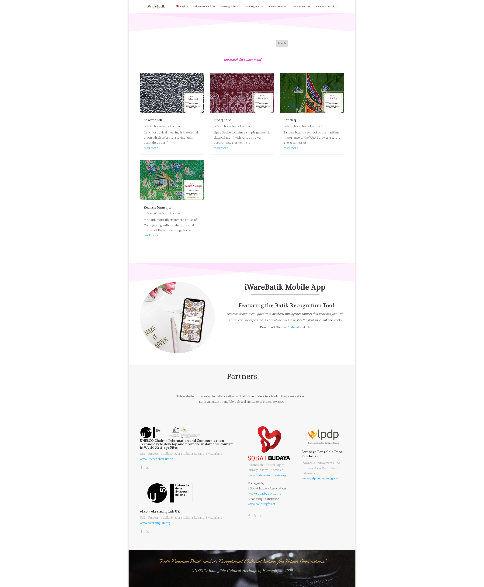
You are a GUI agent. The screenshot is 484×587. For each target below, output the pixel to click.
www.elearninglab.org (155, 523)
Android (293, 327)
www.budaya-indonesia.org (267, 475)
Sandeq (290, 120)
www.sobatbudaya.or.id (264, 493)
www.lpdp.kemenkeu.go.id (320, 478)
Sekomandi (153, 120)
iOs (308, 327)
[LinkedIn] (260, 515)
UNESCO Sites (299, 6)
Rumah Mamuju (157, 207)
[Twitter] (147, 467)
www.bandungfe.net (261, 504)
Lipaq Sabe (223, 120)
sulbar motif (175, 126)
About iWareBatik (324, 6)
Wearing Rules (228, 6)
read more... (152, 148)
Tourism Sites (275, 6)
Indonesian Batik (202, 6)
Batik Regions (252, 6)
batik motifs (151, 126)
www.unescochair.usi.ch (156, 459)
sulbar (162, 126)
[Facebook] (141, 467)
